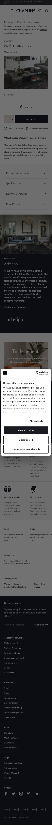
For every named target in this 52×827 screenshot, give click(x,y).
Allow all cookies (25, 430)
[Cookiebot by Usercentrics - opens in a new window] (37, 373)
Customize (24, 439)
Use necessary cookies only (26, 449)
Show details (36, 421)
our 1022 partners (21, 387)
